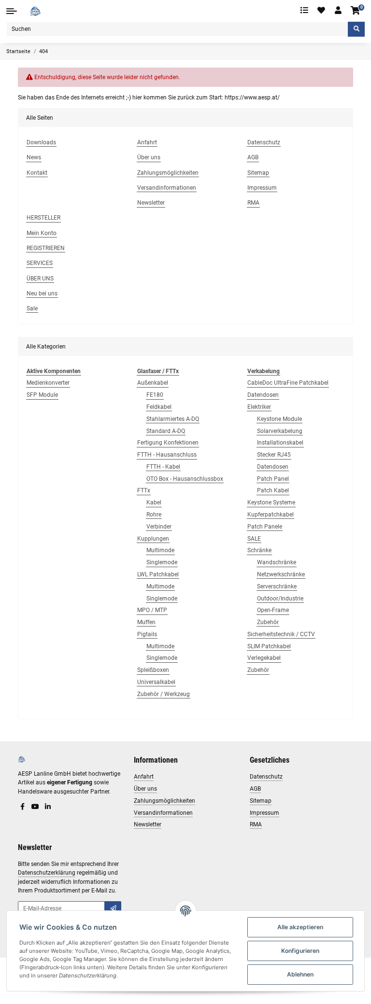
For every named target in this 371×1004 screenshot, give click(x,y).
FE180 (154, 394)
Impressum (264, 812)
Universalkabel (156, 682)
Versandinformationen (163, 812)
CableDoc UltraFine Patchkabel (287, 382)
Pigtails (147, 634)
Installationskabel (280, 442)
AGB (255, 788)
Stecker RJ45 (274, 454)
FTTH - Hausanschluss (167, 454)
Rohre (153, 514)
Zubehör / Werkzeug (163, 694)
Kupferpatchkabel (270, 514)
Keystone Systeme (271, 502)
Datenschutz (266, 776)
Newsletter (147, 824)
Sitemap (260, 800)
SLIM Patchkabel (269, 646)
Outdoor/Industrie (280, 598)
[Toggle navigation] (11, 11)
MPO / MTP (152, 610)
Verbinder (158, 526)
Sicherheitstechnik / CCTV (281, 634)
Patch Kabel (273, 490)
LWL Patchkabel (158, 574)
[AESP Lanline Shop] (35, 11)
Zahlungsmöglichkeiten (164, 800)
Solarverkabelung (279, 431)
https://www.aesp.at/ (252, 97)
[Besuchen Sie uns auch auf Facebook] (23, 807)
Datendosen (263, 394)
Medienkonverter (48, 382)
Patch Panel (273, 478)
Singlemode (161, 562)
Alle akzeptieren (300, 927)
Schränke (259, 550)
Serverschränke (277, 586)
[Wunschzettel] (321, 10)
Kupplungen (153, 538)
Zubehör (268, 622)
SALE (254, 538)
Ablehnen (300, 974)
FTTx (143, 490)
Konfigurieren (300, 950)
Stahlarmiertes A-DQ (172, 419)
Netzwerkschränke (281, 574)
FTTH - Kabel (163, 466)
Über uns (145, 788)
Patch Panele (264, 526)
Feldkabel (158, 407)
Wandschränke (276, 562)
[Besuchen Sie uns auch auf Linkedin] (48, 807)
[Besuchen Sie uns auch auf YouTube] (35, 807)
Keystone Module (279, 419)
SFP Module (42, 394)
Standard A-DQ (165, 431)
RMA (256, 824)
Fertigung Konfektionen (168, 442)
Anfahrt (144, 776)
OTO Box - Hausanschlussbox (184, 478)
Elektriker (259, 407)
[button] (338, 10)
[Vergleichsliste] (304, 10)
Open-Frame (273, 610)
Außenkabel (152, 382)
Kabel (153, 502)
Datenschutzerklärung (46, 872)
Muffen (146, 622)
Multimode (160, 550)
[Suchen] (356, 29)
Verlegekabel (264, 658)
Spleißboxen (153, 670)
